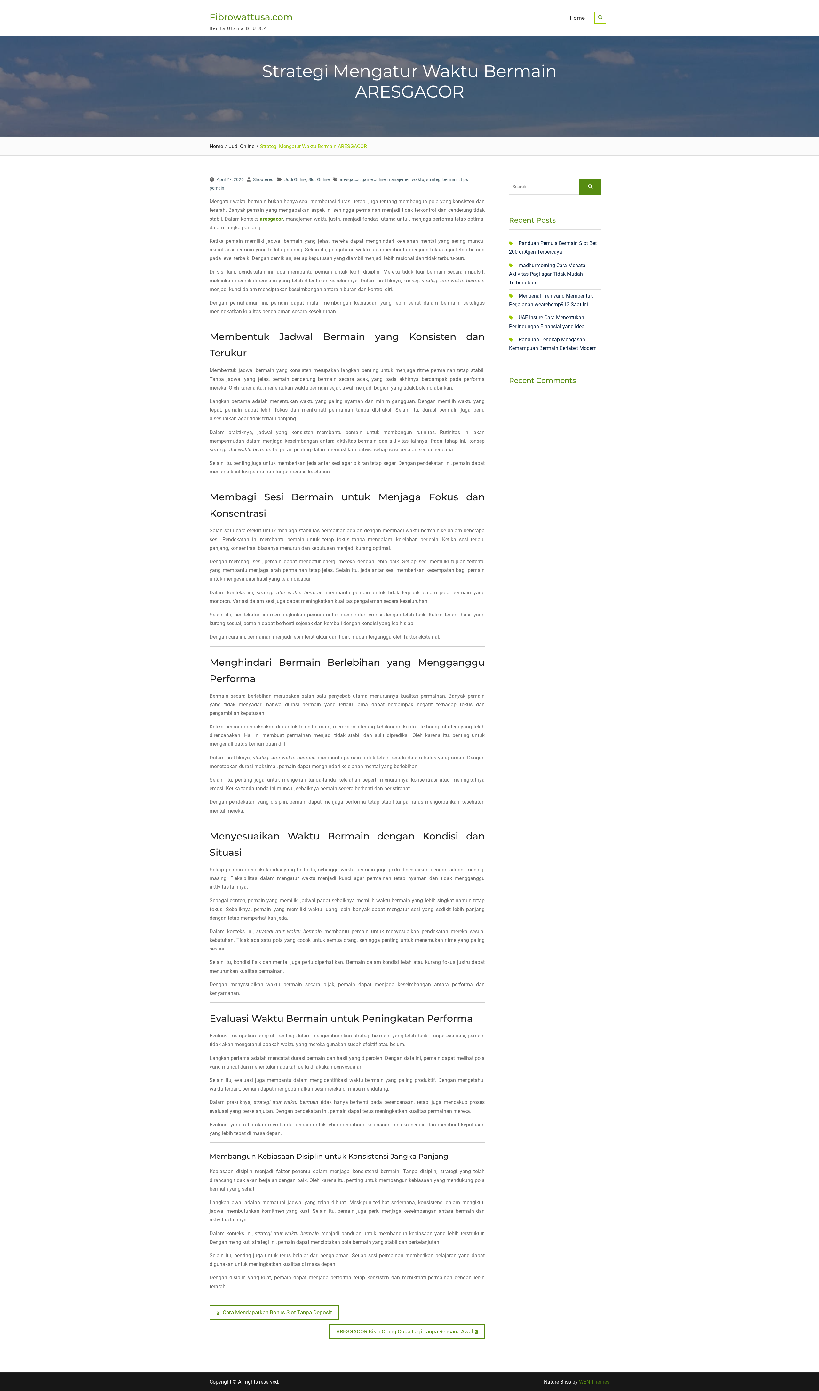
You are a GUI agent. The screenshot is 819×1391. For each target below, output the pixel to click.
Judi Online (295, 179)
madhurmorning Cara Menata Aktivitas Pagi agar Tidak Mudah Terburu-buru (547, 274)
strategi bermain (442, 179)
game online (374, 179)
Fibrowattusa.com (251, 17)
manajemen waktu (405, 179)
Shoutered (263, 179)
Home (577, 18)
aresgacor (350, 179)
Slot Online (319, 179)
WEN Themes (594, 1382)
